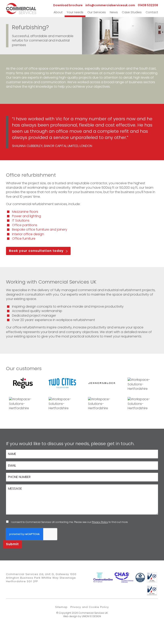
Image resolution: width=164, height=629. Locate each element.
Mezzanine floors (25, 211)
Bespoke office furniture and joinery (39, 229)
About (58, 12)
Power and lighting (26, 216)
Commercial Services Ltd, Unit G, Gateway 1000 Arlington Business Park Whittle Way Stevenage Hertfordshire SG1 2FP (41, 577)
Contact (152, 12)
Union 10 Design (91, 616)
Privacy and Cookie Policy (89, 607)
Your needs (75, 12)
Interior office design (28, 234)
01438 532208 (148, 5)
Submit (12, 544)
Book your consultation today (36, 250)
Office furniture (23, 238)
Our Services (96, 12)
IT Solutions (20, 220)
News (114, 12)
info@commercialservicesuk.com (110, 5)
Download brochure (68, 5)
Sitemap (61, 607)
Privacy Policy (100, 522)
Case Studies (132, 12)
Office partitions (24, 225)
